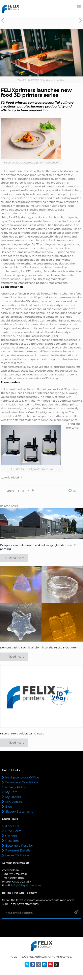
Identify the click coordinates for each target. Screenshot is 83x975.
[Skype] (27, 964)
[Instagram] (56, 964)
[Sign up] (76, 912)
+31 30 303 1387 (21, 881)
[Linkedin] (44, 964)
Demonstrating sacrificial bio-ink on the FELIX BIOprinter (38, 647)
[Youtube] (50, 964)
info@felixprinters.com (26, 885)
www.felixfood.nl (11, 477)
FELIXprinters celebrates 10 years (22, 733)
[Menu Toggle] (79, 7)
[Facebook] (32, 964)
